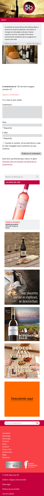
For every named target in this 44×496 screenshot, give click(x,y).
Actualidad (6, 433)
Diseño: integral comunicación (14, 479)
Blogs (4, 454)
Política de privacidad (10, 489)
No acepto (36, 43)
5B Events (6, 457)
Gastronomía (7, 452)
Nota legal (6, 484)
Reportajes (6, 436)
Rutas (4, 444)
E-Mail (5, 132)
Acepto (29, 43)
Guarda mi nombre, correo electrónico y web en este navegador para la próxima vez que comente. (21, 146)
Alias (4, 122)
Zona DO (5, 446)
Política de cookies (11, 43)
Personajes (6, 438)
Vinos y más (6, 449)
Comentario (7, 104)
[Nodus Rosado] (22, 202)
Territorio (5, 441)
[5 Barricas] (29, 7)
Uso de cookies (8, 493)
